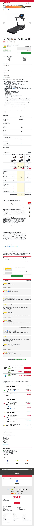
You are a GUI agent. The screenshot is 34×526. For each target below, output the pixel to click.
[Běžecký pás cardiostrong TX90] (7, 407)
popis (5, 67)
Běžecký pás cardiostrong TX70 (28, 164)
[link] (7, 461)
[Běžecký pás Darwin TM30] (7, 394)
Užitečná (5, 287)
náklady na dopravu (5, 509)
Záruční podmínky (6, 70)
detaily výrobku (6, 63)
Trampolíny (23, 515)
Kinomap (13, 88)
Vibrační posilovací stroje (6, 522)
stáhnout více (11, 359)
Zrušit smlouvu (17, 503)
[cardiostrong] (6, 9)
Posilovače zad (5, 520)
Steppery (23, 518)
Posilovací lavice (15, 516)
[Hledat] (28, 3)
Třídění (6, 280)
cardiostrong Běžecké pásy (19, 5)
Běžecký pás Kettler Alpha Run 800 (15, 411)
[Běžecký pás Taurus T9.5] (7, 403)
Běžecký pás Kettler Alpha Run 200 (15, 398)
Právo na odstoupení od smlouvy (21, 509)
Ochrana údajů (19, 507)
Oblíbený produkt (6, 75)
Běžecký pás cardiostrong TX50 (21, 164)
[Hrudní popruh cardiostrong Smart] (5, 371)
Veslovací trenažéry (5, 515)
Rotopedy (4, 518)
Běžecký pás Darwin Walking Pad (15, 424)
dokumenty (5, 68)
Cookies (4, 508)
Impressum (18, 508)
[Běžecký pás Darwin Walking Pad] (7, 425)
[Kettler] (12, 386)
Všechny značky (5, 523)
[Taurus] (12, 404)
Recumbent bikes (24, 517)
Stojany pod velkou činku (6, 519)
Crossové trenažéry (5, 514)
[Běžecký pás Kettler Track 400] (7, 416)
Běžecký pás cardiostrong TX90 (14, 406)
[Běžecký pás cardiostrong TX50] (7, 390)
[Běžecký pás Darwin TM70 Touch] (7, 420)
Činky (4, 517)
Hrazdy (14, 520)
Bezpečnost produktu (7, 77)
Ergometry (14, 514)
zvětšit (30, 152)
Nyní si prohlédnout (13, 194)
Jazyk (29, 280)
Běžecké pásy (13, 5)
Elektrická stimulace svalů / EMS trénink (26, 521)
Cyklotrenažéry (24, 516)
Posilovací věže (15, 515)
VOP (3, 507)
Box (13, 517)
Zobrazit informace (5, 444)
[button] (4, 39)
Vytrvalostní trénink (9, 5)
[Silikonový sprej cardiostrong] (5, 375)
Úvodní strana (4, 5)
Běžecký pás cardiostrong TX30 (13, 164)
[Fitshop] (7, 3)
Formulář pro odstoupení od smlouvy (8, 510)
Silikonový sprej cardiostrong (12, 374)
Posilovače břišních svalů (25, 519)
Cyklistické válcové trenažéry (16, 518)
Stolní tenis (4, 516)
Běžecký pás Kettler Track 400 (14, 415)
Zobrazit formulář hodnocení (20, 359)
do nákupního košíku (26, 53)
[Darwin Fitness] (12, 395)
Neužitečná (9, 287)
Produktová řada (6, 65)
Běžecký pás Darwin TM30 (14, 393)
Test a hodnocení (6, 72)
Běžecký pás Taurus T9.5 (13, 402)
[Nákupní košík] (31, 3)
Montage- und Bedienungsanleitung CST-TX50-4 (11, 246)
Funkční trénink (15, 519)
